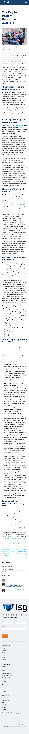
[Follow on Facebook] (14, 713)
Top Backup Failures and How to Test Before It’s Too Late (15, 590)
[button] (26, 2)
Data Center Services (7, 572)
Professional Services (7, 569)
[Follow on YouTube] (20, 713)
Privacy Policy (20, 724)
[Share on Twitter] (13, 543)
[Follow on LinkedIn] (18, 713)
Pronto (13, 724)
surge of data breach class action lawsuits (15, 398)
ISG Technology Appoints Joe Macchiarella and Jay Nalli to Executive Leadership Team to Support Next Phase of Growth (16, 585)
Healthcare (8, 9)
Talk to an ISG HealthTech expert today (14, 538)
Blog (3, 9)
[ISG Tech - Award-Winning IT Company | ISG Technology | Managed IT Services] (7, 2)
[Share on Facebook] (11, 543)
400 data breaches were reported (14, 125)
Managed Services (7, 566)
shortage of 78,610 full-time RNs (10, 199)
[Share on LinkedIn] (18, 543)
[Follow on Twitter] (16, 713)
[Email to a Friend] (16, 543)
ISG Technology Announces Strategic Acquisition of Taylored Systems (14, 580)
